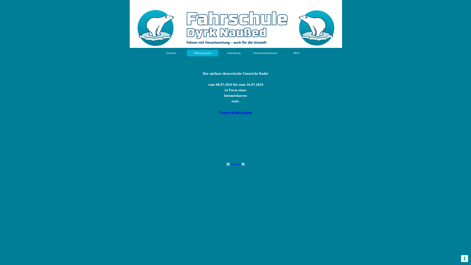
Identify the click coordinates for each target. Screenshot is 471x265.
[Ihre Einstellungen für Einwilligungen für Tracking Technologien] (464, 258)
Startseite (171, 53)
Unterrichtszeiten (235, 112)
